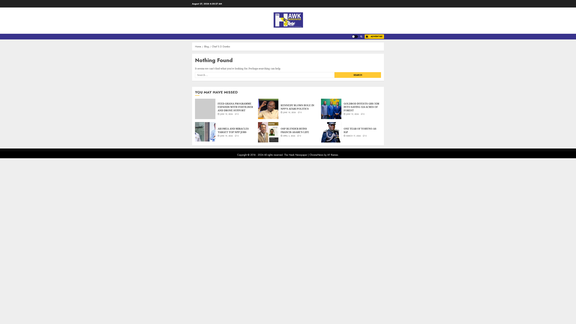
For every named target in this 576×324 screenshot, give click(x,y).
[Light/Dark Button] (355, 36)
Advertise (376, 36)
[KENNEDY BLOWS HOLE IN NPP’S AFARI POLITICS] (268, 109)
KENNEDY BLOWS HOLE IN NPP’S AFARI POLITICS (297, 107)
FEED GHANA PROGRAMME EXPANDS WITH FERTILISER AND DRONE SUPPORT (235, 107)
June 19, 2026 (226, 114)
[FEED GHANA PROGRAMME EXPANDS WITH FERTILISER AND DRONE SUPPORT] (205, 109)
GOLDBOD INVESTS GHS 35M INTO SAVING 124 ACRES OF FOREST (361, 107)
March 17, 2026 (353, 136)
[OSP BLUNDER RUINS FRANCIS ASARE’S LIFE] (268, 132)
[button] (361, 36)
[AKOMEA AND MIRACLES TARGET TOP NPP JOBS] (205, 132)
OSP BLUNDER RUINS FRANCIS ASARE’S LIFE (295, 130)
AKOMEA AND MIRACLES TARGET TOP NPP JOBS (233, 130)
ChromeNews (316, 155)
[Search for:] (264, 75)
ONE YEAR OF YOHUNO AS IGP (360, 130)
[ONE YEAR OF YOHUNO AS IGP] (331, 132)
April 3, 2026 (289, 136)
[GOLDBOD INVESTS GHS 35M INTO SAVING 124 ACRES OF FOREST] (331, 109)
